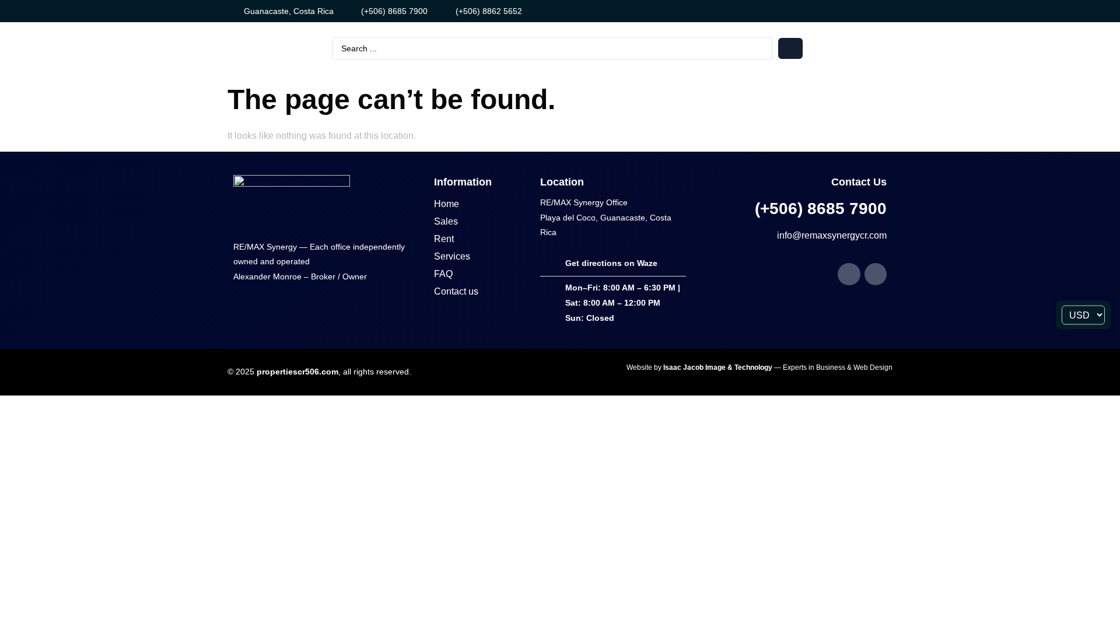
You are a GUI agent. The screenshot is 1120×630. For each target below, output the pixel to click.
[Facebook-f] (837, 11)
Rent (444, 239)
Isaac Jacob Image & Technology (718, 367)
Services (452, 256)
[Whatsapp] (875, 11)
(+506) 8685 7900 (821, 209)
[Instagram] (856, 11)
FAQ (443, 274)
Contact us (456, 291)
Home (446, 204)
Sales (446, 221)
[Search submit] (790, 48)
